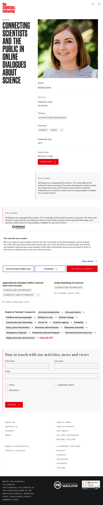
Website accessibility (17, 446)
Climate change (66, 317)
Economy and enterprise (47, 328)
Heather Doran (44, 87)
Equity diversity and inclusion (20, 338)
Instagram (62, 459)
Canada (43, 130)
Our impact (63, 431)
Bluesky (61, 450)
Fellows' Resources (68, 435)
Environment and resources (79, 333)
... (62, 130)
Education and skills (74, 328)
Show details (87, 261)
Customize (49, 269)
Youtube (61, 468)
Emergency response (16, 333)
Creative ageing (60, 322)
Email (7, 371)
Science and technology (52, 117)
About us (10, 422)
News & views (64, 422)
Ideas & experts (65, 426)
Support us (11, 426)
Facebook (62, 463)
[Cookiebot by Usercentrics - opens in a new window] (14, 227)
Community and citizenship (18, 295)
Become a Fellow (66, 439)
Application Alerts (66, 385)
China (54, 130)
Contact (9, 431)
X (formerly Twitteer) (69, 446)
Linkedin (61, 455)
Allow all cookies (82, 269)
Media (8, 435)
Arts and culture (73, 312)
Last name (59, 361)
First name (10, 361)
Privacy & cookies (15, 450)
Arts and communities (49, 312)
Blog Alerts (14, 390)
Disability (78, 322)
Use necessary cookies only (18, 269)
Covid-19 (42, 322)
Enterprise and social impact (46, 333)
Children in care (45, 317)
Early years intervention (17, 328)
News (11, 385)
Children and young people (19, 317)
